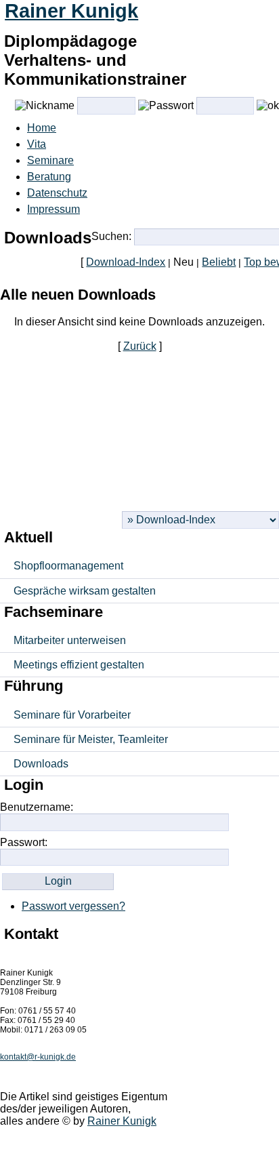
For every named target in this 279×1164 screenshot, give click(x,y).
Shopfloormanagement (68, 565)
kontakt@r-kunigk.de (38, 1057)
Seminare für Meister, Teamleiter (91, 739)
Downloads (41, 763)
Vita (36, 144)
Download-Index (125, 262)
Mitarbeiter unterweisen (70, 640)
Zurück (139, 346)
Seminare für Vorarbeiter (72, 715)
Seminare (50, 160)
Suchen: (111, 236)
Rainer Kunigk (71, 11)
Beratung (49, 176)
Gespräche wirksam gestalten (85, 591)
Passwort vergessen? (73, 906)
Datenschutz (57, 193)
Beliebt (219, 262)
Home (41, 128)
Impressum (53, 209)
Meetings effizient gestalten (79, 664)
